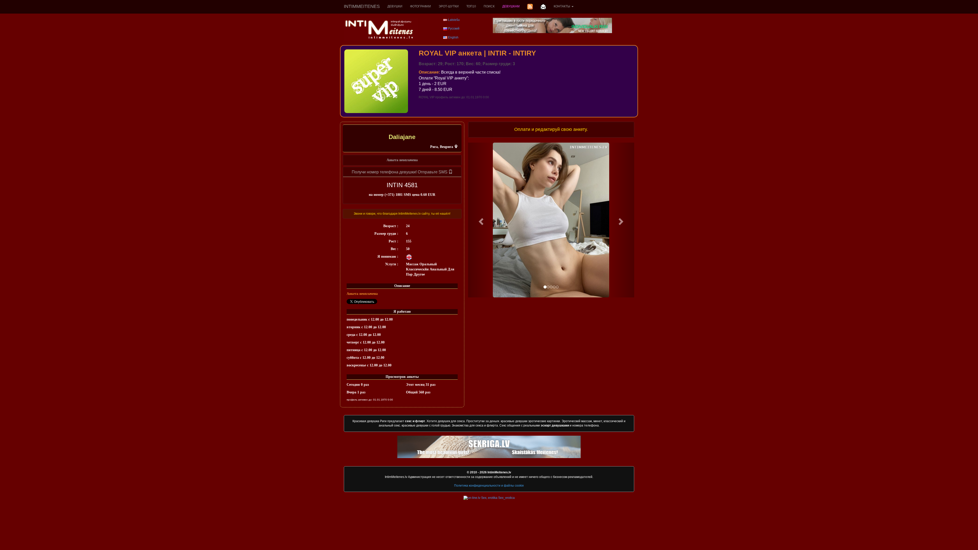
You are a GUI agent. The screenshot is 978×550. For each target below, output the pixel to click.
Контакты (562, 6)
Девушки (394, 6)
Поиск (489, 6)
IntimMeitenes (362, 6)
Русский (453, 28)
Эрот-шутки (449, 6)
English (453, 37)
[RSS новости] (530, 6)
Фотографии (420, 6)
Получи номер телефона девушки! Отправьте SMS (400, 172)
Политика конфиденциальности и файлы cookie (489, 485)
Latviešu (454, 20)
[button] (480, 220)
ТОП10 (471, 6)
